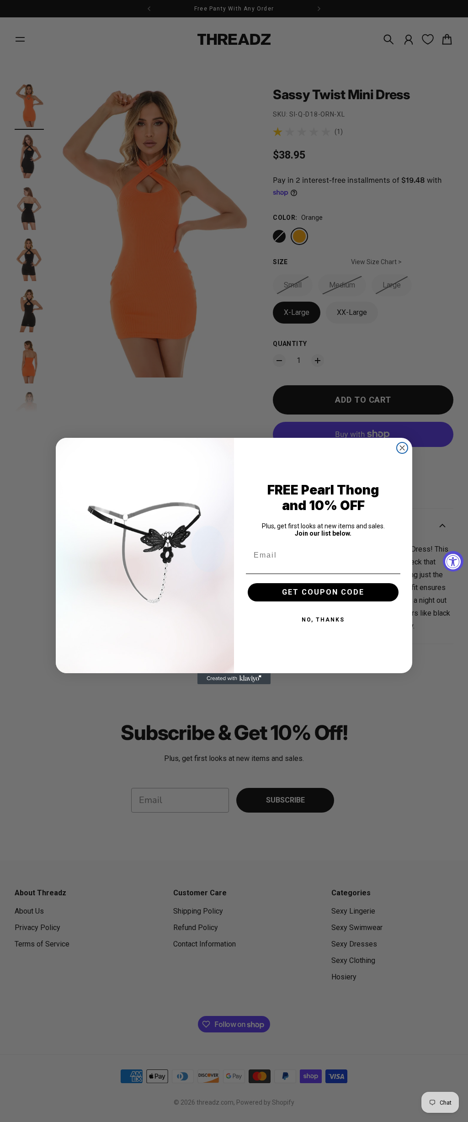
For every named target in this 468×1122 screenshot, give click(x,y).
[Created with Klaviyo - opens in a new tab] (234, 678)
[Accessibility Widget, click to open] (453, 561)
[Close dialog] (402, 447)
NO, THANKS (323, 620)
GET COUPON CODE (323, 592)
